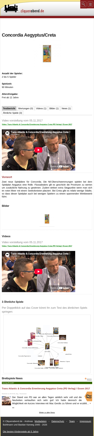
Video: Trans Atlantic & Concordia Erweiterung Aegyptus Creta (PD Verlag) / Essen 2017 (37, 124)
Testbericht (9, 108)
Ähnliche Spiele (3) (12, 113)
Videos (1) (41, 108)
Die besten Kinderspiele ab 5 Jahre (20, 431)
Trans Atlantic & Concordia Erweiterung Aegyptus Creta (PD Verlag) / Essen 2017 (46, 388)
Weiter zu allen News (47, 412)
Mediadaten (41, 421)
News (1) (66, 108)
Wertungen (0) (25, 108)
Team (72, 421)
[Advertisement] (47, 25)
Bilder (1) (54, 108)
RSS (89, 379)
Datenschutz (57, 421)
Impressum (85, 421)
